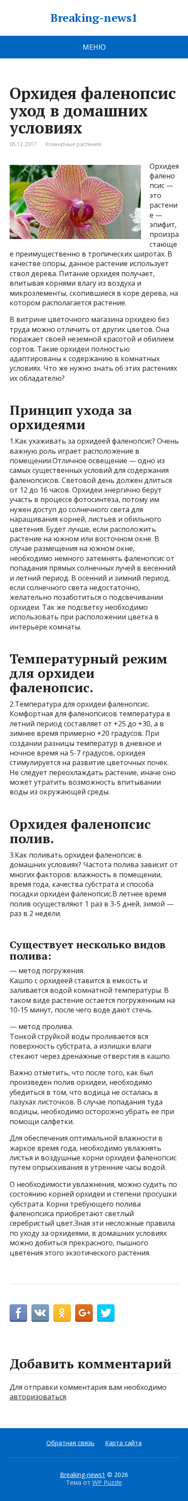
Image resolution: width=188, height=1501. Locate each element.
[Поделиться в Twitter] (106, 1313)
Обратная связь (70, 1443)
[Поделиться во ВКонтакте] (40, 1313)
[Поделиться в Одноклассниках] (62, 1313)
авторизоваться (38, 1397)
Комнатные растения (73, 144)
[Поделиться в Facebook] (18, 1313)
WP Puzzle (107, 1482)
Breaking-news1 (94, 18)
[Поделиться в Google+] (84, 1313)
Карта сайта (123, 1443)
